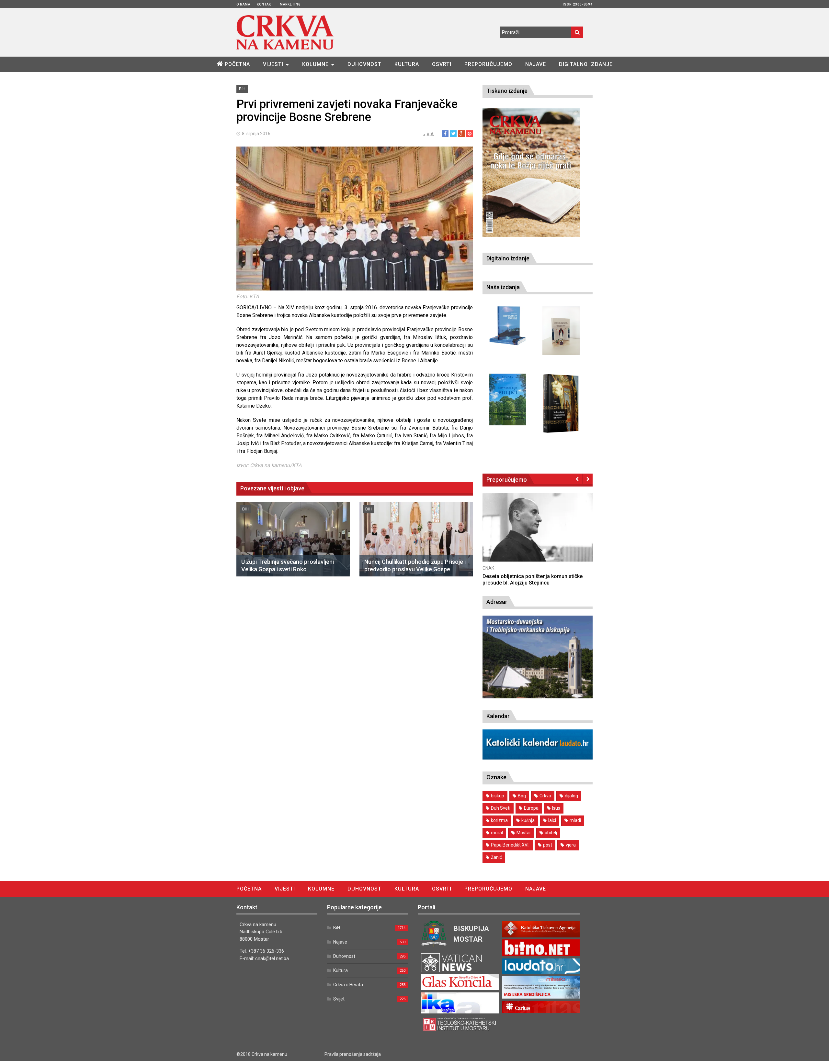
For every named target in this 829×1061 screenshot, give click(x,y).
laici (552, 820)
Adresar (496, 601)
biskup (497, 795)
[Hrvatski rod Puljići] (507, 399)
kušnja (528, 820)
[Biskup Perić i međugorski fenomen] (561, 404)
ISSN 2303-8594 (578, 4)
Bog (522, 795)
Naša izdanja (503, 287)
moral (497, 832)
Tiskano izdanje (507, 90)
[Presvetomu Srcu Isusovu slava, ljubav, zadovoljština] (561, 330)
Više (537, 533)
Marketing (290, 4)
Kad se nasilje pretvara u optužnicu (524, 576)
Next (588, 479)
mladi (575, 820)
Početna (237, 64)
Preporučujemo (488, 64)
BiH (242, 88)
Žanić (496, 857)
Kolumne (315, 64)
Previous (577, 479)
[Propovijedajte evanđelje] (507, 326)
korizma (499, 820)
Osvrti (441, 64)
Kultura (406, 64)
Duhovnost (364, 64)
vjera (571, 845)
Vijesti (273, 64)
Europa (531, 808)
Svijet (339, 998)
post (547, 845)
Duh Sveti (500, 808)
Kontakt (265, 4)
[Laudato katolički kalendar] (538, 758)
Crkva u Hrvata (348, 984)
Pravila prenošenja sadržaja (352, 1054)
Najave (535, 64)
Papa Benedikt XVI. (510, 845)
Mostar (524, 832)
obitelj (551, 832)
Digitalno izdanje (586, 64)
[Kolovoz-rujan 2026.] (531, 172)
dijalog (571, 795)
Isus (556, 808)
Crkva (545, 795)
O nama (243, 4)
